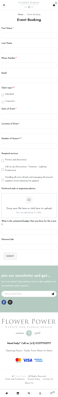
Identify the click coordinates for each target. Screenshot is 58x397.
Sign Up (53, 294)
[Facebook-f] (3, 302)
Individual (9, 94)
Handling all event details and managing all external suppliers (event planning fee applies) (29, 179)
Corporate (10, 101)
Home (20, 15)
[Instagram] (10, 302)
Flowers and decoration (16, 160)
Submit (10, 256)
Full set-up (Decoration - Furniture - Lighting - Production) (26, 168)
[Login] (40, 393)
